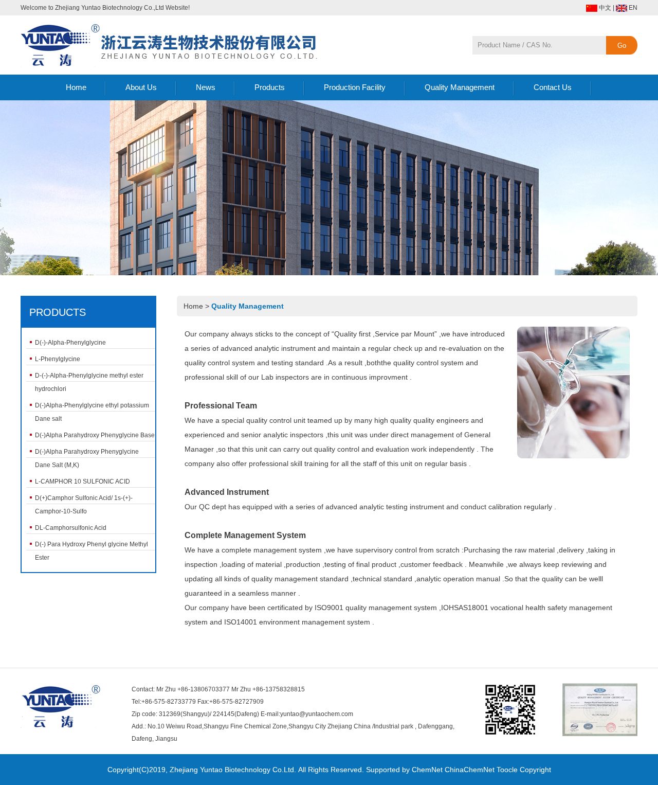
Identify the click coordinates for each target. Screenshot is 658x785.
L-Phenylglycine (57, 359)
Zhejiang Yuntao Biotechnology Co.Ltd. (233, 769)
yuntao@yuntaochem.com (316, 714)
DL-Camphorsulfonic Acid (70, 527)
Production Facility (355, 87)
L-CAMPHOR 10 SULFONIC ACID (82, 481)
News (205, 87)
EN (633, 7)
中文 (605, 7)
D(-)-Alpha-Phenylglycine (70, 342)
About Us (141, 87)
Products (269, 87)
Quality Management (460, 87)
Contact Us (553, 87)
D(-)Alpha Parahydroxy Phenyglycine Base (95, 435)
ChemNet (427, 769)
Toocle (507, 769)
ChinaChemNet (470, 769)
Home (76, 87)
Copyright (535, 769)
